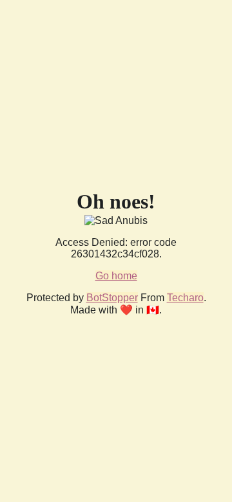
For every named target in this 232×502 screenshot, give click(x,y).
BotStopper (112, 297)
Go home (116, 275)
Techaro (185, 297)
